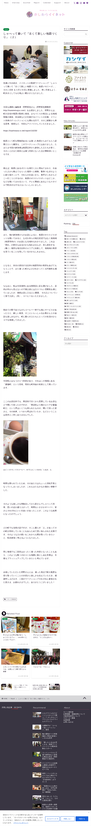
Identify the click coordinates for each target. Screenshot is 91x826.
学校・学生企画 (71, 309)
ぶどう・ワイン (71, 247)
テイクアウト (81, 280)
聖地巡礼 (80, 324)
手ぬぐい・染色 (71, 315)
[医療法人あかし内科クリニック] (76, 99)
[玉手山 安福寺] (76, 89)
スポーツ (69, 280)
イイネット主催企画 (10, 599)
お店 (83, 239)
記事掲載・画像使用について (74, 714)
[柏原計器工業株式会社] (76, 60)
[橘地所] (76, 69)
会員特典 (66, 720)
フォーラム (69, 283)
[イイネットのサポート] (76, 168)
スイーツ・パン (71, 277)
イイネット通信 (71, 259)
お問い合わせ (68, 722)
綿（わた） (69, 324)
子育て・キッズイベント (73, 306)
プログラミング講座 (72, 286)
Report (37, 3)
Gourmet (26, 3)
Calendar (47, 3)
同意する (82, 819)
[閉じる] (88, 812)
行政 (76, 326)
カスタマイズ (51, 819)
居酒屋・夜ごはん (71, 312)
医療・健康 (69, 303)
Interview (16, 3)
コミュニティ (70, 271)
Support (57, 3)
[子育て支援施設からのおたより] (76, 197)
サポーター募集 (69, 718)
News (6, 3)
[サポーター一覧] (76, 108)
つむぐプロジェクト (72, 244)
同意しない (67, 819)
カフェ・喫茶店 (71, 265)
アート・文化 (70, 250)
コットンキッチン (71, 268)
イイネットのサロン (72, 253)
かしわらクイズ (79, 242)
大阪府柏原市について (71, 716)
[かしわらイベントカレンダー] (76, 188)
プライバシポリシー (20, 823)
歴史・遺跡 (70, 318)
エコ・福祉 (70, 262)
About (66, 3)
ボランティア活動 (71, 288)
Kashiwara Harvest (71, 236)
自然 (68, 326)
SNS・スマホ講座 (71, 239)
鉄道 (68, 329)
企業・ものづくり (71, 300)
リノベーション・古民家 (73, 294)
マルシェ (69, 291)
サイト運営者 (68, 712)
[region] (45, 818)
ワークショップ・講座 (73, 297)
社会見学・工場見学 (72, 321)
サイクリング (70, 274)
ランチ (79, 291)
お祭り (68, 242)
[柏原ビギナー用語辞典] (76, 178)
